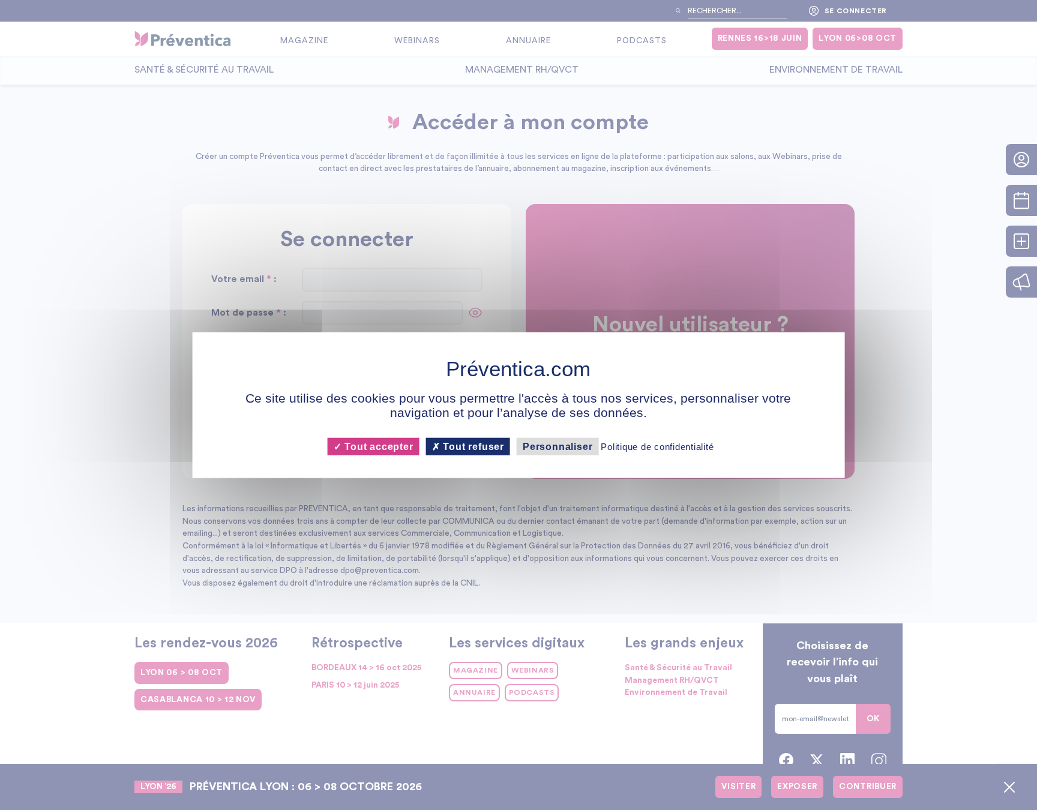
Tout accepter (377, 446)
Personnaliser (557, 446)
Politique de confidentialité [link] (657, 446)
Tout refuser (472, 446)
